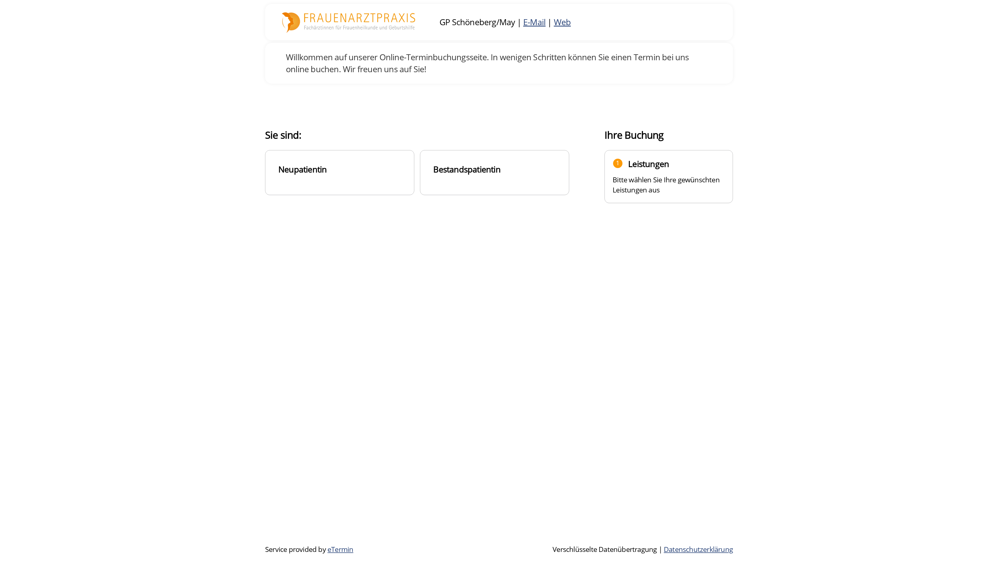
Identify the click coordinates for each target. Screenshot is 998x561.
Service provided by (309, 549)
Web (562, 22)
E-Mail (534, 22)
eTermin (340, 549)
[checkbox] (339, 172)
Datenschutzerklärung (698, 549)
